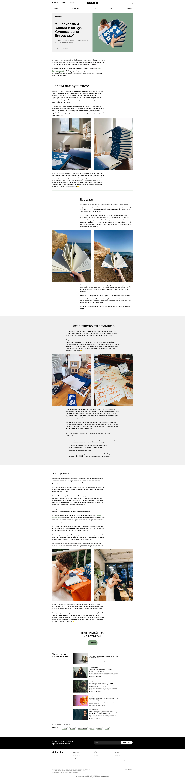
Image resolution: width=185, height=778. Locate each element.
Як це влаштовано (82, 728)
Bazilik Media (92, 663)
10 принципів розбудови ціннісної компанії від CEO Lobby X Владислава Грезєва (103, 712)
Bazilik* (131, 769)
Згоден (92, 777)
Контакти (96, 758)
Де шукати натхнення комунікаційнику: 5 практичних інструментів (101, 670)
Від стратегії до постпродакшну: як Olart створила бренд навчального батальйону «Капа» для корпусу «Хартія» (101, 685)
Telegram (73, 2)
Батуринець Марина (94, 705)
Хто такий (99, 728)
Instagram (64, 2)
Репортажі (64, 728)
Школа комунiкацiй (119, 761)
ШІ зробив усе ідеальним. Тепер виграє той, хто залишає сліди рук (103, 699)
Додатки (92, 728)
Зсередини (75, 8)
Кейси (111, 8)
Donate (92, 643)
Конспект (130, 8)
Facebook (55, 2)
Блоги (97, 667)
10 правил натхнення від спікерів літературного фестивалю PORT (103, 657)
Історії (94, 8)
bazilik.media (87, 769)
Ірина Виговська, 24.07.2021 (61, 48)
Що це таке (72, 728)
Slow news (55, 8)
